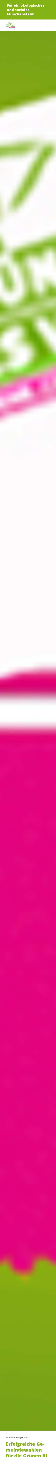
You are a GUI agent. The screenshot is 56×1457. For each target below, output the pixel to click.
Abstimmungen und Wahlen (20, 1437)
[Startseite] (11, 25)
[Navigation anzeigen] (50, 25)
